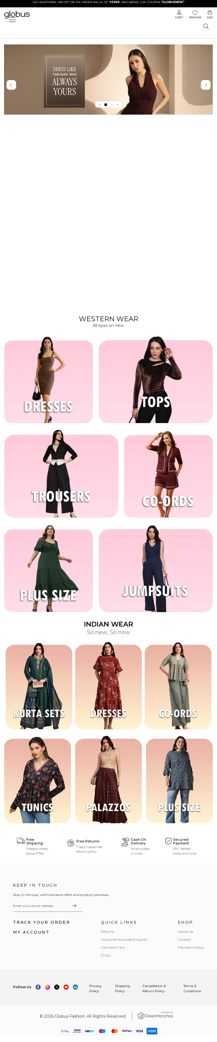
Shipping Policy (122, 988)
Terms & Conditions (192, 988)
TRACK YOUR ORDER (41, 922)
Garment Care (113, 947)
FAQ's (106, 955)
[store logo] (39, 15)
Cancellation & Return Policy (154, 988)
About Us (185, 931)
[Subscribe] (74, 906)
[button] (99, 104)
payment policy (191, 947)
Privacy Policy (95, 988)
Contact (184, 939)
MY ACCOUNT (31, 932)
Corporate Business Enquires (124, 939)
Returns (107, 931)
